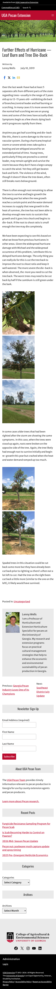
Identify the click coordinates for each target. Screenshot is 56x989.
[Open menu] (52, 15)
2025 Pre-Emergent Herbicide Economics (25, 855)
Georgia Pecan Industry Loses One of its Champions (15, 689)
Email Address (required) (15, 720)
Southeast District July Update (43, 691)
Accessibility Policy (23, 982)
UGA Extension (9, 973)
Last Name (8, 743)
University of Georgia (15, 976)
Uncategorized (22, 601)
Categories (8, 877)
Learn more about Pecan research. (20, 801)
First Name (8, 732)
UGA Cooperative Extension (27, 2)
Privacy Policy (8, 982)
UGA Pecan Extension (16, 15)
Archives (7, 905)
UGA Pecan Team (16, 780)
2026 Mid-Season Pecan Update (20, 841)
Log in (5, 964)
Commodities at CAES (11, 7)
